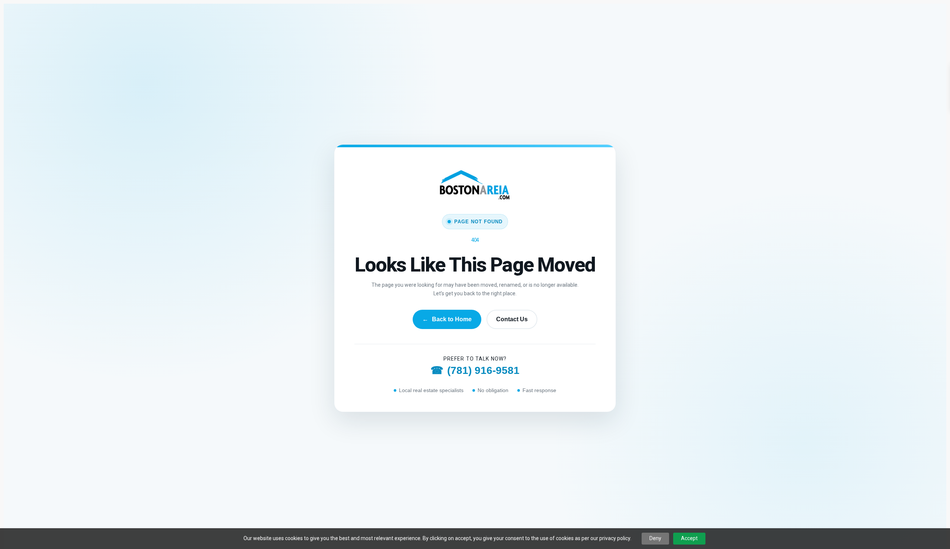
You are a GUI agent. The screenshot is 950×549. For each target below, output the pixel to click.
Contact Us (512, 319)
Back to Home (447, 319)
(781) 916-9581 (475, 370)
